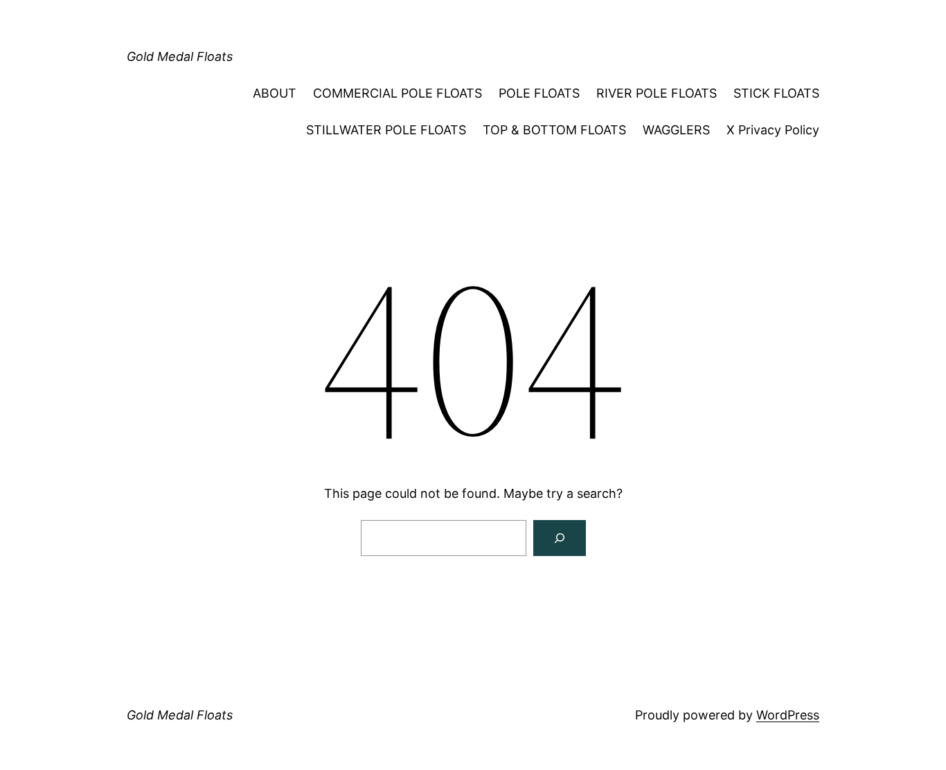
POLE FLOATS (539, 93)
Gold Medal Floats (180, 56)
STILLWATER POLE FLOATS (386, 130)
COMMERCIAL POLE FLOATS (397, 93)
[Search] (559, 538)
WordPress (787, 715)
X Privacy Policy (772, 130)
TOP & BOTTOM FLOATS (554, 130)
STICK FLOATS (776, 93)
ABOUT (274, 93)
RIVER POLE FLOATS (656, 93)
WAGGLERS (676, 130)
